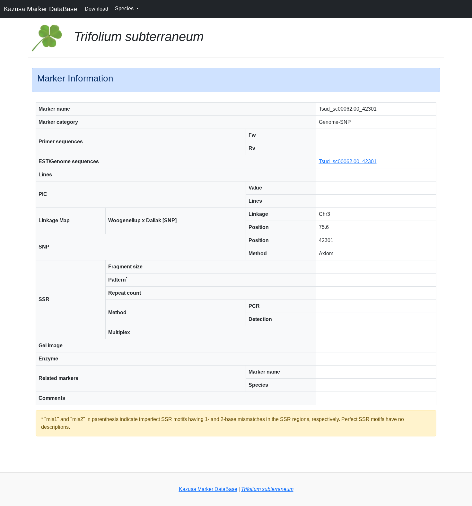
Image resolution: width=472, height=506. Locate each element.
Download (96, 9)
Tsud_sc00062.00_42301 (348, 161)
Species (125, 8)
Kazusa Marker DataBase (40, 9)
